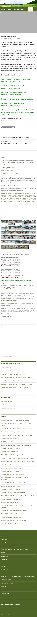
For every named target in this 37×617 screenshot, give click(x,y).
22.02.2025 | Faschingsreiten (9, 442)
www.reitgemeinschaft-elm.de (12, 9)
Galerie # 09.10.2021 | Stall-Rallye (10, 489)
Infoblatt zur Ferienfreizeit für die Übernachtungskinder (16, 377)
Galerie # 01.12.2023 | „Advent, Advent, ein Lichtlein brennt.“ (18, 458)
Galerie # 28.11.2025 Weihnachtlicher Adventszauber (16, 428)
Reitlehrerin (4, 556)
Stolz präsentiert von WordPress (8, 614)
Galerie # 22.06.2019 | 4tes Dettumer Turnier (13, 520)
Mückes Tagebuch (6, 404)
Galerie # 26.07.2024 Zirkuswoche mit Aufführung (15, 420)
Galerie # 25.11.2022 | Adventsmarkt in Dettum (14, 464)
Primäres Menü (35, 9)
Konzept (3, 542)
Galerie (3, 552)
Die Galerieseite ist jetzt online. (9, 185)
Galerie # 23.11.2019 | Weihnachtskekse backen (14, 510)
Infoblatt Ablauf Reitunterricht (9, 371)
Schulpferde (4, 569)
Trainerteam (10, 303)
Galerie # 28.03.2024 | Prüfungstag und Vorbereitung (15, 455)
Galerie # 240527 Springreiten (9, 451)
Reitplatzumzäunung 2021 (8, 36)
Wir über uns (4, 539)
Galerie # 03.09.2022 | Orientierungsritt (12, 468)
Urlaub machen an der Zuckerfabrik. (13, 308)
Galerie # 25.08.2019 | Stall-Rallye (10, 514)
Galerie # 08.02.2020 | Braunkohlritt (11, 502)
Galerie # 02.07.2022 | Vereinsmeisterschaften (14, 483)
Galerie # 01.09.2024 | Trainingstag (10, 448)
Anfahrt (3, 586)
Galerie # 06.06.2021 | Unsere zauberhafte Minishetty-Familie (18, 496)
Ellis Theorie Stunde (6, 401)
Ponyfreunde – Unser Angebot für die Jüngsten (14, 374)
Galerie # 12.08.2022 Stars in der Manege (12, 474)
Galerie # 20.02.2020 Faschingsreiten (11, 499)
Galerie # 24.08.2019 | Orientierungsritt (12, 517)
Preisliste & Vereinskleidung (9, 573)
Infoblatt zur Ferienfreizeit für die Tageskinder (13, 381)
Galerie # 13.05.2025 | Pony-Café (10, 438)
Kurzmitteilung (7, 38)
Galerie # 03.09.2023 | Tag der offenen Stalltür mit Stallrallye (17, 461)
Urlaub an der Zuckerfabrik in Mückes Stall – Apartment (16, 384)
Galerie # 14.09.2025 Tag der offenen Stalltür (13, 432)
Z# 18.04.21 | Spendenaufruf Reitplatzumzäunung (15, 136)
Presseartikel (5, 593)
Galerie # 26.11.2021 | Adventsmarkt (11, 486)
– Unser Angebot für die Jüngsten (16, 254)
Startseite (4, 536)
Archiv (3, 590)
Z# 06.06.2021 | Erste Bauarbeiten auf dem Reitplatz (15, 143)
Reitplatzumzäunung (8, 127)
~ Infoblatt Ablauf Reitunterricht (10, 288)
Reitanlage (4, 566)
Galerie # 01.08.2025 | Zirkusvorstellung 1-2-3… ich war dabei (18, 435)
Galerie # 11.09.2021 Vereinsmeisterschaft (13, 492)
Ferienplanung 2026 (9, 167)
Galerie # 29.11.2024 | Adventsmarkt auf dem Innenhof (16, 445)
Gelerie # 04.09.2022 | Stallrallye (10, 471)
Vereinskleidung (7, 292)
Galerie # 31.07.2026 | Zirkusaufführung (12, 523)
